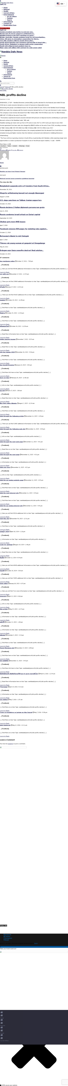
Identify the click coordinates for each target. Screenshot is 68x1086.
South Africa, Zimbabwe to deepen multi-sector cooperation (21, 44)
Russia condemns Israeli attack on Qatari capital (20, 214)
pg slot (2, 390)
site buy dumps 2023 (7, 352)
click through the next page (9, 454)
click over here (5, 467)
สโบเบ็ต (2, 287)
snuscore (3, 596)
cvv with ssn (4, 274)
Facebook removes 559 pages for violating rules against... (24, 229)
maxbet (2, 300)
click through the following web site (12, 429)
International (8, 22)
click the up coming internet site (11, 506)
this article (4, 609)
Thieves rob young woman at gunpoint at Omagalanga (22, 243)
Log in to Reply (4, 272)
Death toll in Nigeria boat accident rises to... (15, 46)
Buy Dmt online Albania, (8, 403)
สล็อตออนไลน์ (4, 326)
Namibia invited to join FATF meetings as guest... (17, 35)
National (6, 9)
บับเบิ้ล (2, 557)
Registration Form (10, 25)
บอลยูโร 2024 (4, 531)
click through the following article (12, 416)
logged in (10, 744)
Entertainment (9, 14)
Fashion (10, 18)
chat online (4, 583)
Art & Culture (12, 16)
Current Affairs (9, 13)
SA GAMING (4, 661)
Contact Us (7, 23)
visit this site (4, 518)
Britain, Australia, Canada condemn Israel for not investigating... (23, 37)
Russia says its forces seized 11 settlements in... (17, 33)
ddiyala (2, 635)
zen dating (4, 699)
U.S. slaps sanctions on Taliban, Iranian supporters (21, 200)
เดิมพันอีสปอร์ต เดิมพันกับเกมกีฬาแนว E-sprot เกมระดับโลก (19, 674)
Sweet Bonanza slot (7, 648)
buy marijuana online (7, 261)
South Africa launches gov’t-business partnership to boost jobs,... (23, 42)
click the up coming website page (11, 480)
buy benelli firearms (7, 365)
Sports (9, 20)
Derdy (2, 162)
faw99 (2, 570)
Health (6, 11)
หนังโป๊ (2, 622)
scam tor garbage (6, 544)
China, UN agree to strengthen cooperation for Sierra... (19, 39)
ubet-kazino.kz (5, 725)
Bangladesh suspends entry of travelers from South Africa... (25, 186)
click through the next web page (11, 442)
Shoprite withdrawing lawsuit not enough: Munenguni (22, 193)
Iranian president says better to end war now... (17, 32)
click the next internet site (9, 493)
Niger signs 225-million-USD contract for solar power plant (21, 48)
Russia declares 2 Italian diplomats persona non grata (22, 207)
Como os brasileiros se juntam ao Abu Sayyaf (16, 712)
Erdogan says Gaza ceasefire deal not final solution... (22, 250)
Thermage (3, 687)
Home (6, 7)
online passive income (7, 339)
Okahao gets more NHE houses (12, 222)
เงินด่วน (2, 313)
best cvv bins (4, 378)
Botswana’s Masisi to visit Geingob (14, 236)
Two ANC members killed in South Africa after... (17, 41)
